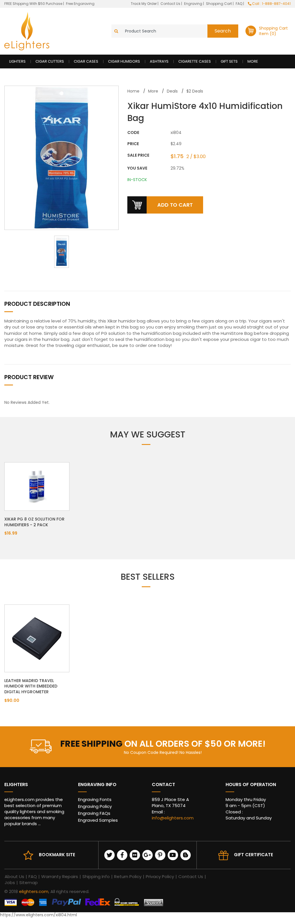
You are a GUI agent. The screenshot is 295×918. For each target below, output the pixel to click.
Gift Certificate (253, 855)
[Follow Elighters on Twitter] (109, 855)
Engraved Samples (98, 820)
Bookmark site (57, 855)
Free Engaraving (80, 3)
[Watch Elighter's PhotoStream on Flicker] (135, 855)
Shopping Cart (219, 3)
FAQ (239, 3)
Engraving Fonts (94, 799)
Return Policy (127, 876)
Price (133, 144)
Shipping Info (96, 876)
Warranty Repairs (59, 876)
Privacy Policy (160, 876)
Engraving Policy (95, 806)
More (252, 61)
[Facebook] (122, 855)
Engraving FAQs (94, 813)
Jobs (10, 882)
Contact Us (170, 3)
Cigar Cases (86, 61)
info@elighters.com (173, 818)
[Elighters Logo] (26, 31)
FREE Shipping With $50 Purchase (33, 3)
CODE (133, 132)
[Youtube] (173, 855)
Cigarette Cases (194, 61)
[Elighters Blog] (185, 855)
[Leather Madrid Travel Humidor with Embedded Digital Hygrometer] (36, 638)
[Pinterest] (160, 855)
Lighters (17, 61)
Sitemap (28, 882)
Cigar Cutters (49, 61)
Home (133, 91)
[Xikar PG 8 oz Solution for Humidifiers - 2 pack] (36, 486)
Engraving (193, 3)
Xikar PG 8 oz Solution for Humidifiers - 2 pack (34, 522)
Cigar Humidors (124, 61)
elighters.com (33, 891)
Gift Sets (229, 61)
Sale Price (138, 155)
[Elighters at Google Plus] (147, 855)
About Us (14, 876)
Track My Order (144, 3)
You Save (137, 168)
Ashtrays (159, 61)
